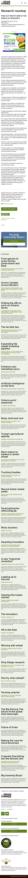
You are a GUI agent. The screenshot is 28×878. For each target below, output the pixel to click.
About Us (3, 809)
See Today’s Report (14, 241)
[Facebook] (5, 214)
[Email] (2, 214)
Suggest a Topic (14, 831)
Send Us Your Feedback (9, 209)
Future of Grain (8, 204)
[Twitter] (8, 214)
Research (3, 218)
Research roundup (10, 218)
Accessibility (10, 809)
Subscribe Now (14, 244)
